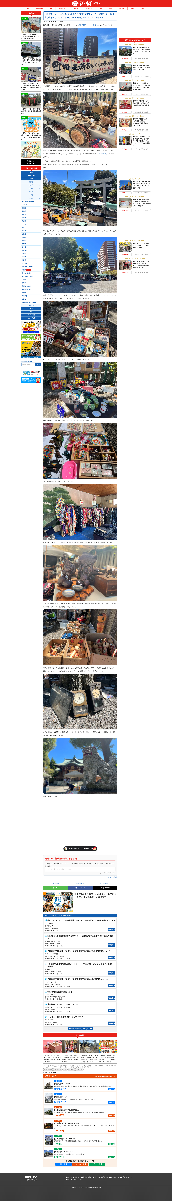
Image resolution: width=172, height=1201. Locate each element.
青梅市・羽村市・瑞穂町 (29, 302)
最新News (39, 8)
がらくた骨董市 (58, 1069)
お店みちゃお (89, 8)
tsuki (54, 1072)
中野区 (24, 240)
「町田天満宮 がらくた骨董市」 (88, 25)
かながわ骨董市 (48, 1069)
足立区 (24, 217)
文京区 (24, 230)
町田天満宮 (71, 1069)
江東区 (24, 208)
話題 (110, 8)
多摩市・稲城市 (26, 289)
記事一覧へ (80, 883)
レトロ (65, 1069)
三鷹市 (26, 270)
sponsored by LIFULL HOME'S (105, 1076)
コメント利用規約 (112, 877)
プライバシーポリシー (129, 1177)
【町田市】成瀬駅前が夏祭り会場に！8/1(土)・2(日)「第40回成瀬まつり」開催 (141, 67)
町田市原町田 (79, 1069)
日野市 (24, 292)
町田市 (96, 3)
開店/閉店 (62, 8)
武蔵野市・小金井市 (28, 266)
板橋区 (24, 234)
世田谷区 (24, 250)
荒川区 (24, 221)
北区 (23, 227)
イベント (121, 8)
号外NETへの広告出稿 (101, 1177)
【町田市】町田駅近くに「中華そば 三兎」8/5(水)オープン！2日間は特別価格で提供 (141, 103)
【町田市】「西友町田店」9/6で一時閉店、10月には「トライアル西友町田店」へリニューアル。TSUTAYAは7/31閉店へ (141, 141)
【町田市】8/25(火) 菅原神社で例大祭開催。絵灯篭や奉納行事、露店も (31, 111)
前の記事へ (57, 883)
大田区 (24, 260)
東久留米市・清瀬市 (28, 276)
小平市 (24, 279)
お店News (75, 8)
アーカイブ (143, 8)
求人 (50, 8)
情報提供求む (87, 1177)
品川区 (24, 257)
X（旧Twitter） (102, 154)
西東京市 (24, 263)
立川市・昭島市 (26, 286)
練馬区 (24, 237)
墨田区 (24, 214)
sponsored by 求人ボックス (66, 915)
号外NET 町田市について (76, 1179)
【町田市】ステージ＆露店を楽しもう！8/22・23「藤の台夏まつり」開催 (141, 245)
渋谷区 (24, 247)
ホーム (70, 1177)
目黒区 (24, 253)
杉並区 (24, 244)
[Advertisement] (135, 24)
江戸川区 (24, 204)
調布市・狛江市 (26, 273)
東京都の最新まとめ (28, 201)
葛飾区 (24, 211)
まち (101, 8)
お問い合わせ (115, 1177)
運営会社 (77, 1177)
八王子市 (24, 296)
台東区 (24, 224)
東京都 (61, 21)
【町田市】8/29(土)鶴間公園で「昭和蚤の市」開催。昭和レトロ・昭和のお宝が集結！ (30, 36)
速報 (132, 8)
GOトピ (27, 8)
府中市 (24, 283)
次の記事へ (104, 883)
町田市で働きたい (51, 915)
